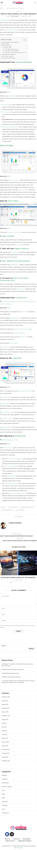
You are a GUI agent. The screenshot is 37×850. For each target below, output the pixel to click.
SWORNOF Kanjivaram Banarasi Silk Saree (12, 669)
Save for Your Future (7, 46)
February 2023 (5, 742)
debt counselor (11, 476)
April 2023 (4, 734)
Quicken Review (20, 510)
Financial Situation (23, 62)
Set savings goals (6, 112)
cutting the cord (21, 289)
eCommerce (5, 779)
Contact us (16, 839)
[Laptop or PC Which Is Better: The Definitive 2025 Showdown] (18, 563)
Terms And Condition (24, 841)
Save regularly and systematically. (16, 261)
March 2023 (5, 738)
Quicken (3, 507)
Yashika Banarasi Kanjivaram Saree (10, 673)
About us (7, 839)
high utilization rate (15, 318)
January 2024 (5, 704)
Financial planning (4, 20)
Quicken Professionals (7, 510)
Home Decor (5, 801)
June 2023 (4, 727)
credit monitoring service (11, 483)
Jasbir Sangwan (15, 16)
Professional (20, 436)
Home (1, 8)
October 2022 (5, 757)
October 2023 (5, 712)
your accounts (23, 337)
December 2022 (5, 749)
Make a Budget (5, 44)
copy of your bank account (11, 466)
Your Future (13, 201)
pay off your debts (13, 343)
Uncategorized (5, 813)
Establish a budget (5, 397)
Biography (4, 775)
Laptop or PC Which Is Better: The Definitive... (18, 577)
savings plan (15, 264)
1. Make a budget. (8, 47)
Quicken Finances (13, 507)
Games (3, 794)
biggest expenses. (22, 248)
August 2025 (5, 700)
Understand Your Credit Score (9, 54)
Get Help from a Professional (8, 58)
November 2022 (6, 753)
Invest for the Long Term (8, 56)
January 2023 (5, 745)
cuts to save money (23, 189)
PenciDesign (19, 847)
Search (3, 645)
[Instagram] (12, 834)
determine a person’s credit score (21, 329)
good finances (12, 96)
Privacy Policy (10, 841)
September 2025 (6, 697)
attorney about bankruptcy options (17, 493)
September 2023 (6, 715)
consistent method (24, 194)
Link (9, 92)
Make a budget (8, 236)
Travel (3, 809)
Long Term (17, 358)
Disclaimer (26, 839)
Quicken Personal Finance (27, 507)
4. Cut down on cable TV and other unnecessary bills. (15, 52)
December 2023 (5, 708)
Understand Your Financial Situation (10, 42)
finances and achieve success (11, 30)
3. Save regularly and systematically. (11, 50)
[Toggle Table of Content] (24, 39)
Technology (4, 805)
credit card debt (25, 311)
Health (3, 797)
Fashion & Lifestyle (7, 786)
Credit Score (21, 298)
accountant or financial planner (14, 458)
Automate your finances (7, 418)
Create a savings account (7, 412)
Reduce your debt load (6, 427)
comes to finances (8, 447)
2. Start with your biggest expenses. (11, 49)
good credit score (5, 347)
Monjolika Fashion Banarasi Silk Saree (11, 677)
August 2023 (5, 719)
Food (3, 790)
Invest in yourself (5, 403)
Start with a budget (6, 104)
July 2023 (4, 723)
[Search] (35, 2)
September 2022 (6, 760)
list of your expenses (14, 180)
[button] (1, 566)
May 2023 (4, 730)
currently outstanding (19, 333)
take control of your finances (14, 232)
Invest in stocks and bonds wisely (10, 127)
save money (19, 244)
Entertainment (5, 782)
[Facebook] (7, 834)
